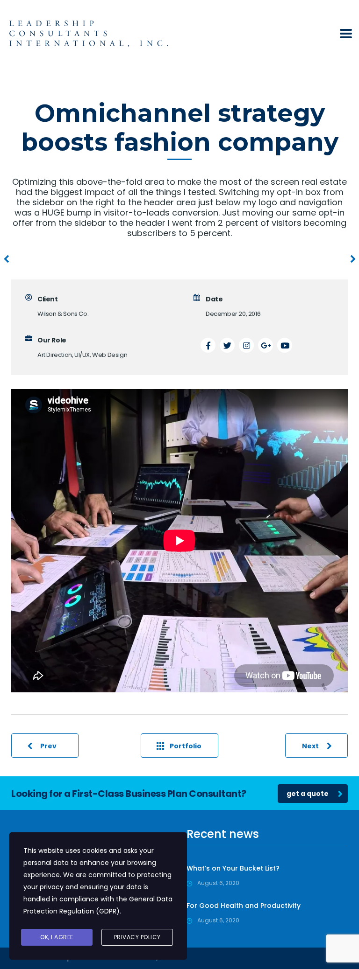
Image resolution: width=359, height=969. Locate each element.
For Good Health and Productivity (244, 905)
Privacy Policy (137, 937)
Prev (48, 746)
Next (310, 746)
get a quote (308, 793)
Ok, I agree (56, 937)
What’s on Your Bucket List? (233, 868)
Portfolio (185, 746)
